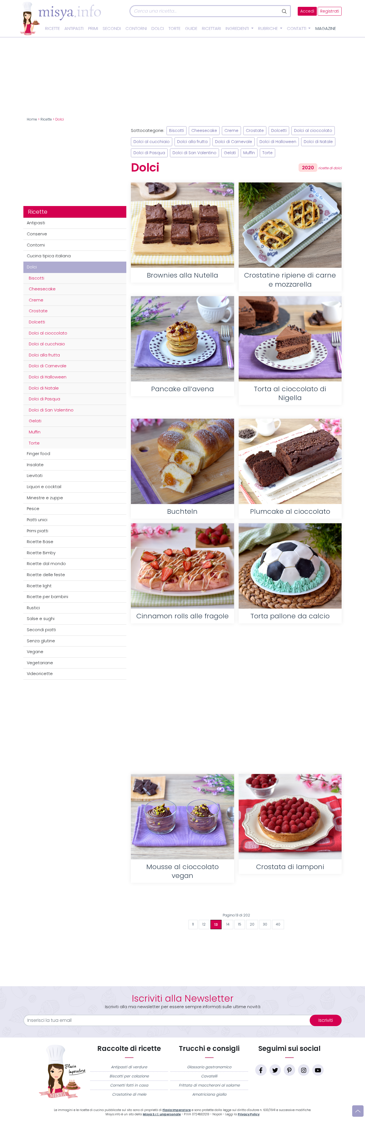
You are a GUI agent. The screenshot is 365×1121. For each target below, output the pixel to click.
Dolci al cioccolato (48, 333)
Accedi (307, 11)
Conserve (37, 234)
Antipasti (74, 28)
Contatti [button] (297, 28)
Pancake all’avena (182, 389)
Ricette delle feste (46, 574)
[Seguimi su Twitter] (275, 1070)
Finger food (38, 453)
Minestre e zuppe (45, 497)
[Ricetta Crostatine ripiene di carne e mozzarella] (290, 225)
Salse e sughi (40, 618)
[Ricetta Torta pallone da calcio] (290, 566)
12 (204, 924)
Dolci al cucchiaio (47, 344)
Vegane (35, 651)
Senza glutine (41, 640)
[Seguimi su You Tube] (318, 1070)
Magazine (325, 28)
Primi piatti (37, 530)
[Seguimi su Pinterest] (289, 1070)
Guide (191, 28)
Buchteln (182, 511)
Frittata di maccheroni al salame (209, 1085)
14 (228, 924)
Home (32, 119)
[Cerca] (285, 11)
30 (265, 924)
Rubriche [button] (268, 28)
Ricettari (211, 28)
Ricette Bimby (41, 552)
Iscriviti (326, 1020)
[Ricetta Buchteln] (182, 461)
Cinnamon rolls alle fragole (182, 616)
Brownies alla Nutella (182, 275)
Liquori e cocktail (44, 486)
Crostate (38, 310)
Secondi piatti (41, 629)
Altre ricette (236, 901)
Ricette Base (40, 541)
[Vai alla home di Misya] (60, 18)
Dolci (157, 28)
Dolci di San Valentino (51, 410)
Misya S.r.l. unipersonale (162, 1114)
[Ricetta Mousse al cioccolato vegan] (182, 816)
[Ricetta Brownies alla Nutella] (182, 225)
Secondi (112, 28)
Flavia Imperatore (177, 1110)
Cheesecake (42, 289)
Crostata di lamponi (290, 867)
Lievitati (34, 475)
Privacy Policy (248, 1114)
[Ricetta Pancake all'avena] (182, 339)
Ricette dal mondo (46, 563)
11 (193, 924)
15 (239, 924)
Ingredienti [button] (238, 28)
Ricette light (39, 585)
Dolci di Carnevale (47, 365)
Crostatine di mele (129, 1094)
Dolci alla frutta (44, 355)
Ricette (52, 28)
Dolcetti (37, 322)
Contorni (136, 28)
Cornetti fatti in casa (129, 1085)
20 (252, 924)
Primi (93, 28)
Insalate (35, 464)
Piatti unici (37, 519)
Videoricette (40, 673)
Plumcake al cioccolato (290, 511)
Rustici (33, 607)
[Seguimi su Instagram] (303, 1070)
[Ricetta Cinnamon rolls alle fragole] (182, 566)
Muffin (34, 432)
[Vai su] (358, 1111)
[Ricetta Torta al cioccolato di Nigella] (290, 339)
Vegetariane (40, 662)
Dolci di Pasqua (44, 398)
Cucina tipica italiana (49, 255)
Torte (175, 28)
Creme (36, 300)
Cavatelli (209, 1076)
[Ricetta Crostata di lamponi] (290, 816)
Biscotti (36, 278)
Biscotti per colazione (129, 1076)
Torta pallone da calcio (290, 616)
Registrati (329, 11)
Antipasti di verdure (129, 1067)
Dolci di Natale (44, 388)
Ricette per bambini (47, 596)
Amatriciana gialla (209, 1094)
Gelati (35, 420)
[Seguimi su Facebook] (261, 1070)
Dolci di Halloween (47, 377)
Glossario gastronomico (209, 1067)
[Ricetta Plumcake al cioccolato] (290, 461)
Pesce (33, 508)
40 (278, 924)
